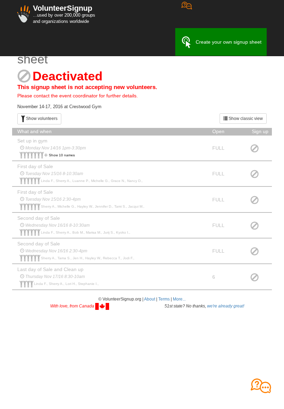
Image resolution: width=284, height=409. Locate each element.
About (149, 299)
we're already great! (225, 306)
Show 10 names (62, 155)
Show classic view (245, 118)
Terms (164, 299)
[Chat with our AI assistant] (186, 14)
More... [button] (179, 299)
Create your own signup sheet (228, 42)
